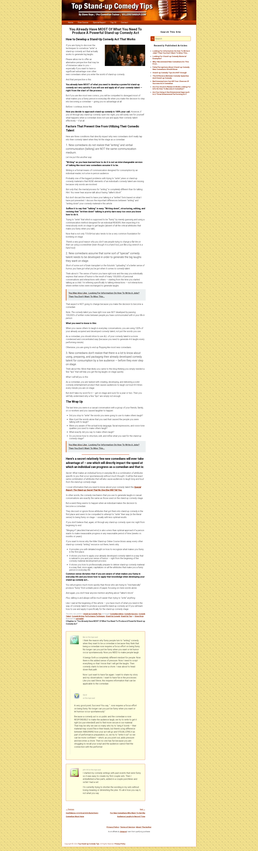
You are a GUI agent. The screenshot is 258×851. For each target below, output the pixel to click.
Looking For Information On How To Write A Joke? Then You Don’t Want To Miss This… (171, 52)
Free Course (83, 22)
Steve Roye (139, 616)
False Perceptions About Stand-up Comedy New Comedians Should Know (171, 68)
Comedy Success (131, 614)
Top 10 (113, 22)
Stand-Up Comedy (113, 616)
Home (70, 22)
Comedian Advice (116, 614)
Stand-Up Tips (126, 616)
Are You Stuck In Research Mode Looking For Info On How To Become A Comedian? (172, 88)
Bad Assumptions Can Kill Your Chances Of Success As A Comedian (171, 82)
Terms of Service (127, 827)
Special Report (99, 22)
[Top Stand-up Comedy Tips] (129, 19)
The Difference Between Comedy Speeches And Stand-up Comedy (171, 77)
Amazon (123, 832)
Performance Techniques (95, 616)
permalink (80, 619)
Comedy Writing (78, 616)
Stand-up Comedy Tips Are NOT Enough (170, 73)
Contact (124, 22)
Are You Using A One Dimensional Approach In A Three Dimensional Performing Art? (171, 93)
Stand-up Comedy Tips (92, 614)
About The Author (143, 827)
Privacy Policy (113, 827)
